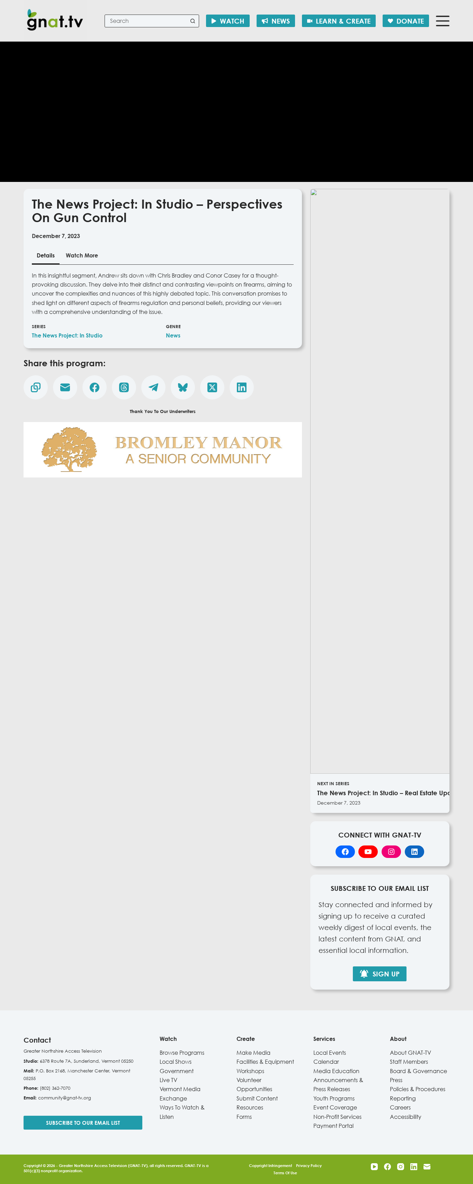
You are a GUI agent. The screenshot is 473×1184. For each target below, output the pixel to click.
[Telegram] (153, 387)
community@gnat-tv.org (64, 1097)
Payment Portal (333, 1125)
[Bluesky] (183, 387)
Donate (410, 21)
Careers (400, 1107)
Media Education (336, 1071)
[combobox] (146, 21)
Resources (250, 1107)
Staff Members (409, 1061)
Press (396, 1080)
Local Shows (175, 1061)
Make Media (253, 1052)
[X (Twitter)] (212, 387)
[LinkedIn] (242, 387)
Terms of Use (285, 1172)
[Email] (65, 387)
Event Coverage (335, 1107)
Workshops (250, 1071)
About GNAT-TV (410, 1052)
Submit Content (257, 1098)
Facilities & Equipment (265, 1061)
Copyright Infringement (270, 1165)
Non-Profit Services (337, 1116)
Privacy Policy (309, 1165)
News (280, 21)
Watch (232, 21)
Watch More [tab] (82, 255)
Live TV (168, 1080)
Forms (244, 1116)
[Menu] (442, 21)
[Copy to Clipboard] (36, 387)
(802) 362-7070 (55, 1088)
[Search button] (193, 21)
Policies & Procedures (417, 1089)
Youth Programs (334, 1098)
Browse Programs (182, 1052)
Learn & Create (343, 21)
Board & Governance (418, 1071)
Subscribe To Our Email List (83, 1123)
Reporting (403, 1098)
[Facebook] (94, 387)
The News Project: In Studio (67, 335)
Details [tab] (46, 255)
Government (177, 1071)
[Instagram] (400, 1166)
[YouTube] (374, 1166)
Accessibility (405, 1116)
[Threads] (124, 387)
